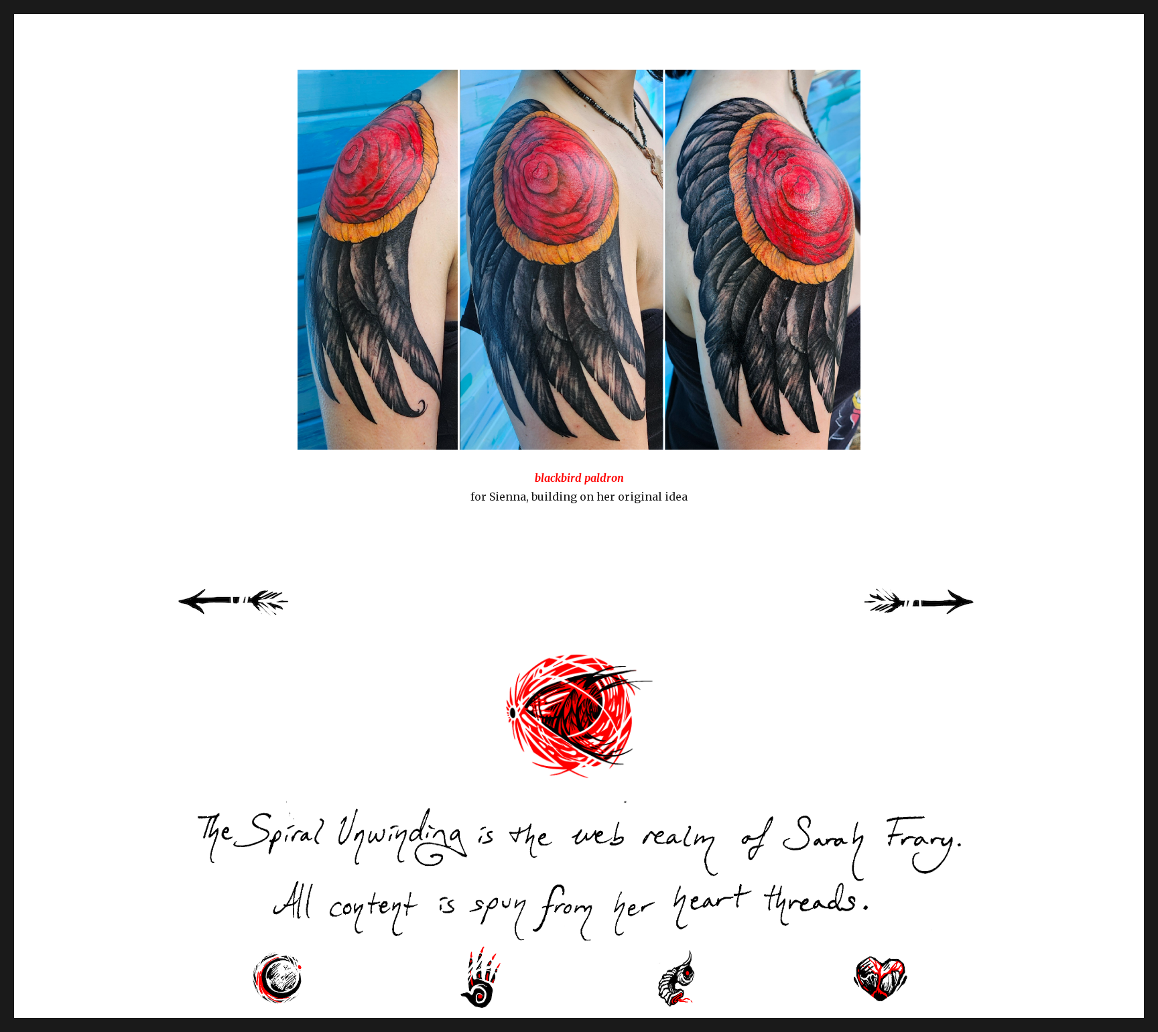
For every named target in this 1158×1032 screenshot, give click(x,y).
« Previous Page (250, 616)
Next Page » (934, 616)
